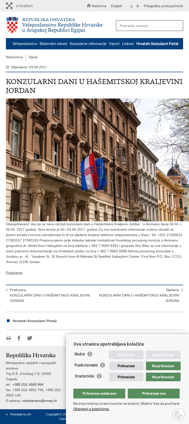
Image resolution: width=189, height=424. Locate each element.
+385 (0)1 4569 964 (28, 384)
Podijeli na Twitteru (29, 338)
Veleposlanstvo (25, 44)
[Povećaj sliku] (94, 160)
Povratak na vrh (20, 414)
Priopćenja (14, 273)
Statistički (84, 376)
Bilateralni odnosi (53, 44)
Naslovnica (14, 57)
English (116, 6)
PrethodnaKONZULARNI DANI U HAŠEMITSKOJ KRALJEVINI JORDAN (50, 295)
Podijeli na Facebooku (19, 338)
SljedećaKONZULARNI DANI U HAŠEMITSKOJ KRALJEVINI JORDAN (139, 295)
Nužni (80, 354)
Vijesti (114, 44)
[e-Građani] (27, 5)
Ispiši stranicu (8, 338)
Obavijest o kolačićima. (91, 409)
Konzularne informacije (88, 44)
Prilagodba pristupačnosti (163, 6)
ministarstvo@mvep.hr (39, 401)
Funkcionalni (86, 365)
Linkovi (128, 44)
